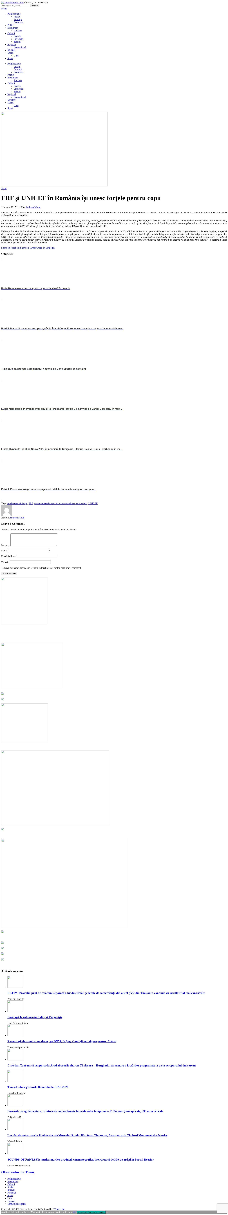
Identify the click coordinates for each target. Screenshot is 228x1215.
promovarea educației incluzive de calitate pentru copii (60, 503)
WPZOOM (59, 1209)
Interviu (17, 36)
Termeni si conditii (96, 1212)
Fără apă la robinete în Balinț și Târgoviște (34, 1017)
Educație (18, 19)
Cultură (11, 33)
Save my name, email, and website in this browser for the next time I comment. (42, 568)
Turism (17, 41)
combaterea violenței (17, 503)
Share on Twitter (28, 247)
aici (74, 1212)
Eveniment (12, 27)
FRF (31, 503)
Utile (16, 55)
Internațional (20, 47)
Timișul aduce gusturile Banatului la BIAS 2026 (37, 1087)
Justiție (17, 16)
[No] (107, 1212)
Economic (19, 22)
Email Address (8, 556)
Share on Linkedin (45, 247)
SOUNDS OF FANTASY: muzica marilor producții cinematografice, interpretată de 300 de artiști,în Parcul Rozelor (80, 1159)
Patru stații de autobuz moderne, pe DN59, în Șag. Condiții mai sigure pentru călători (61, 1041)
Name (4, 550)
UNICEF (93, 503)
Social (10, 53)
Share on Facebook (10, 247)
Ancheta (18, 30)
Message (5, 545)
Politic (10, 25)
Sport (10, 58)
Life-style (18, 39)
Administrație (14, 14)
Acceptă (82, 1212)
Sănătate (11, 50)
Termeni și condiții (16, 1203)
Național (11, 44)
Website (5, 562)
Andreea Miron (32, 207)
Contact (11, 1201)
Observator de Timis (17, 1172)
